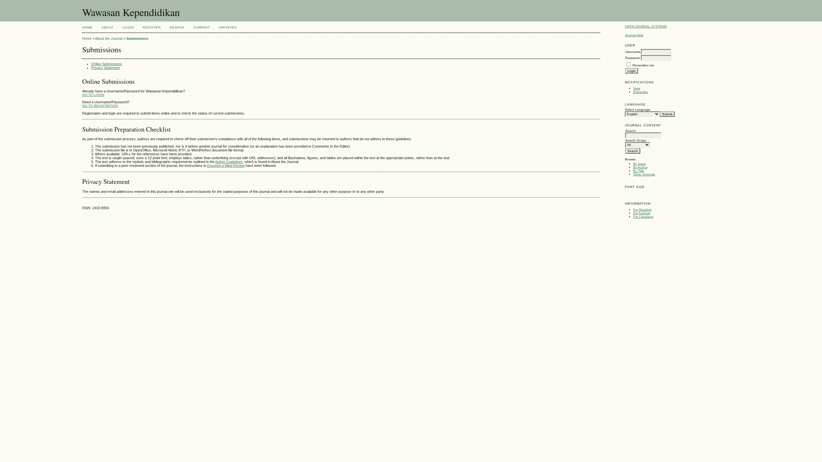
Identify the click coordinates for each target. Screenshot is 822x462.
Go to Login (93, 95)
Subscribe (640, 92)
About (107, 27)
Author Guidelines (229, 162)
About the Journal (108, 38)
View (636, 88)
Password (632, 58)
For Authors (641, 213)
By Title (638, 171)
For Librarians (643, 216)
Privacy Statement (105, 68)
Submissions (137, 38)
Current (201, 27)
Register (152, 27)
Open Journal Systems (646, 26)
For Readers (642, 209)
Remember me (643, 65)
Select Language (638, 109)
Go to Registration (100, 105)
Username (632, 52)
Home (87, 27)
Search (177, 27)
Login (128, 27)
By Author (640, 167)
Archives (228, 27)
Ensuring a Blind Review (226, 165)
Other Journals (644, 174)
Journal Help (634, 35)
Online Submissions (106, 64)
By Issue (639, 164)
